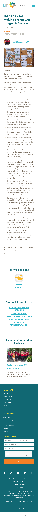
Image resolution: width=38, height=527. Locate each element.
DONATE (23, 5)
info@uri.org (19, 487)
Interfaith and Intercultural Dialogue (19, 315)
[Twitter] (11, 473)
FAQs (5, 405)
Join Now (7, 417)
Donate (6, 428)
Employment (6, 508)
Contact (32, 508)
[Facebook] (4, 474)
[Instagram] (32, 474)
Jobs (5, 408)
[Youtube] (18, 473)
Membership (9, 420)
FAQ (28, 508)
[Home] (9, 8)
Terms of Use (22, 508)
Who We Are (8, 394)
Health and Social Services (19, 308)
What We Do (8, 396)
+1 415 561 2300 (19, 484)
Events (7, 422)
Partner (6, 431)
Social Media (9, 425)
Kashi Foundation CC (17, 364)
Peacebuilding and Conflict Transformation (19, 322)
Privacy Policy (14, 508)
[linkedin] (25, 474)
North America (19, 286)
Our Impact (7, 402)
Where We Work (9, 399)
